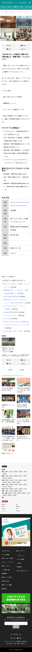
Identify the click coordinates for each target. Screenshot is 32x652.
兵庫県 (25, 484)
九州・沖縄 (4, 493)
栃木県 (11, 476)
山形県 (25, 471)
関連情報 (4, 573)
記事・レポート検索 (7, 558)
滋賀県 (11, 484)
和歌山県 (10, 486)
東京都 (4, 478)
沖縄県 (14, 495)
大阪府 (20, 484)
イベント (4, 511)
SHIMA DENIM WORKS (11, 312)
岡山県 (16, 488)
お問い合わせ (5, 581)
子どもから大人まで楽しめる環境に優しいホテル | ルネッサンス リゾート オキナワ (17, 325)
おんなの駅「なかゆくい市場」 (14, 331)
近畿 (3, 484)
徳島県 (6, 491)
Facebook (17, 638)
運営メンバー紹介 (7, 577)
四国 (3, 491)
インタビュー (20, 555)
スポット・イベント (7, 562)
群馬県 (16, 476)
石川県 (16, 480)
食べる (3, 7)
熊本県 (23, 493)
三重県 (6, 484)
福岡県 (10, 493)
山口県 (25, 488)
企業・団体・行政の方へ (20, 643)
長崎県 (19, 493)
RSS (20, 638)
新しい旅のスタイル (22, 570)
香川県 (11, 491)
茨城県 (6, 476)
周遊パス (4, 504)
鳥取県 (6, 488)
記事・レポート (6, 566)
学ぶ (17, 504)
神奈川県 (10, 478)
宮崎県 (4, 495)
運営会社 (4, 588)
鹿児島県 (10, 495)
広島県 (20, 488)
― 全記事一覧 (6, 569)
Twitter (14, 638)
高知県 (20, 491)
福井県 (20, 480)
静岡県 (13, 482)
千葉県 (25, 476)
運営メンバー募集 (7, 585)
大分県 (28, 493)
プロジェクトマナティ (11, 315)
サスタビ (12, 649)
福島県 (4, 473)
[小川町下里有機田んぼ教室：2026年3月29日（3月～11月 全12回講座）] (23, 370)
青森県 (6, 471)
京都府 (16, 484)
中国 (3, 488)
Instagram (13, 253)
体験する (16, 7)
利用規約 (18, 641)
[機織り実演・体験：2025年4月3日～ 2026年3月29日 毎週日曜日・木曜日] (9, 370)
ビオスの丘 (7, 318)
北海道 (3, 469)
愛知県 (18, 482)
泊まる (9, 7)
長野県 (4, 482)
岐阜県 (9, 482)
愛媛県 (16, 491)
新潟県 (6, 480)
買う (22, 7)
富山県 (11, 480)
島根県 (11, 488)
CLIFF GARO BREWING (11, 296)
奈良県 (4, 486)
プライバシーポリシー (9, 641)
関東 (3, 476)
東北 (3, 471)
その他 (17, 511)
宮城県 (20, 471)
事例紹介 (19, 567)
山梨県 (25, 480)
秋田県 (16, 471)
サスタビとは (5, 551)
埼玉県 (20, 476)
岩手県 (11, 471)
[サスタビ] (7, 2)
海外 (3, 497)
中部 (3, 480)
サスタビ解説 (20, 559)
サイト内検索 (5, 554)
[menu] (29, 2)
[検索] (25, 2)
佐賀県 (14, 493)
